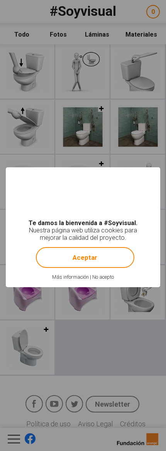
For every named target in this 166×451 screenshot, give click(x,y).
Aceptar (85, 257)
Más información (70, 277)
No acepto (103, 277)
